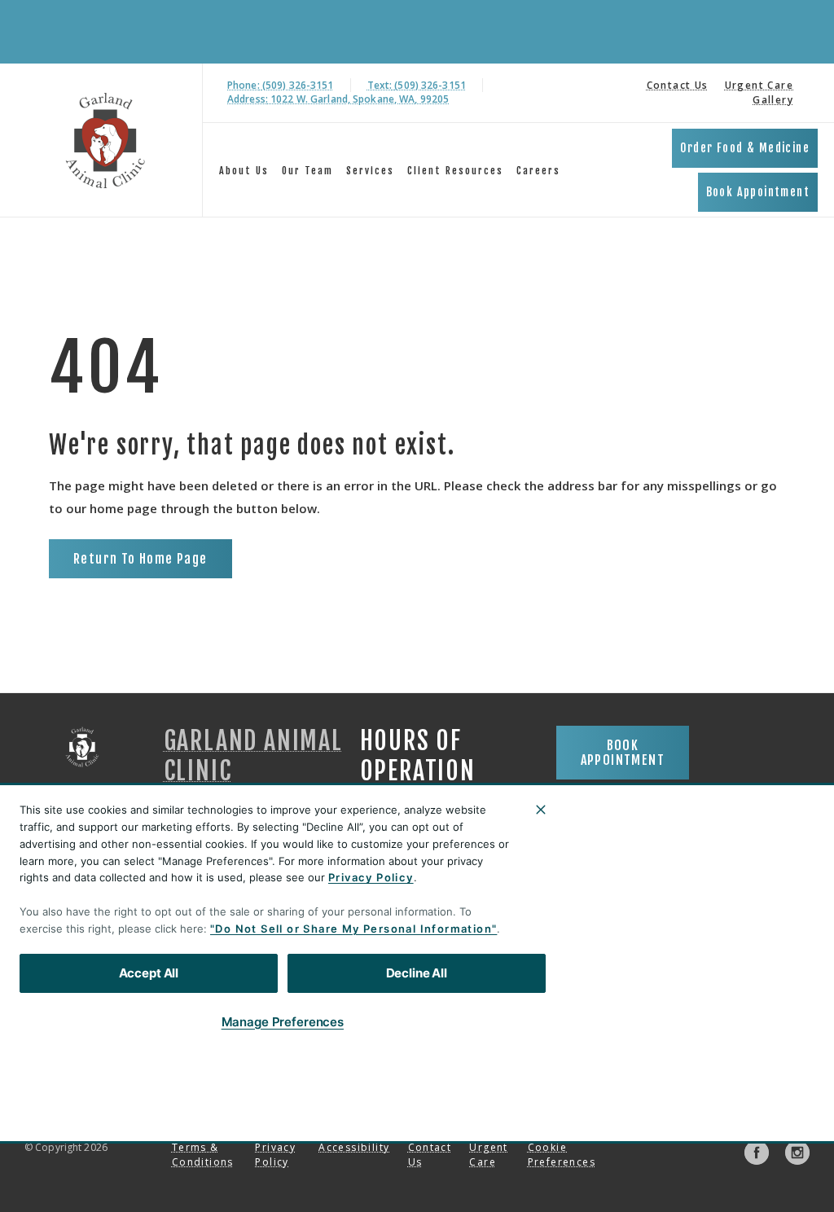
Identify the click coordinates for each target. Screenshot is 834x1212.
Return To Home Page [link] (140, 559)
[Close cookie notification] (541, 810)
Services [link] (370, 171)
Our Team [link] (307, 171)
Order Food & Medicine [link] (745, 148)
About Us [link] (244, 171)
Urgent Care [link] (759, 85)
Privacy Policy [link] (275, 1154)
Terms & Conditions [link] (203, 1154)
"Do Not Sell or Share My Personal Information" (353, 928)
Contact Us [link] (678, 85)
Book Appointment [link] (758, 192)
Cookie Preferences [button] (561, 1154)
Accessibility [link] (353, 1147)
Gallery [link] (773, 100)
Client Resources (455, 171)
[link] (105, 140)
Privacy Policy (371, 877)
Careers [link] (538, 171)
